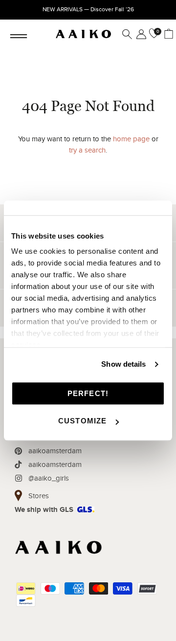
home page (131, 138)
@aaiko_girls (48, 478)
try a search (87, 150)
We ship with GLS (44, 509)
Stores (38, 495)
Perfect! (88, 393)
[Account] (139, 34)
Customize (82, 421)
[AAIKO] (83, 34)
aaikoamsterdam (55, 450)
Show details (123, 364)
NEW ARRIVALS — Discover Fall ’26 (88, 9)
